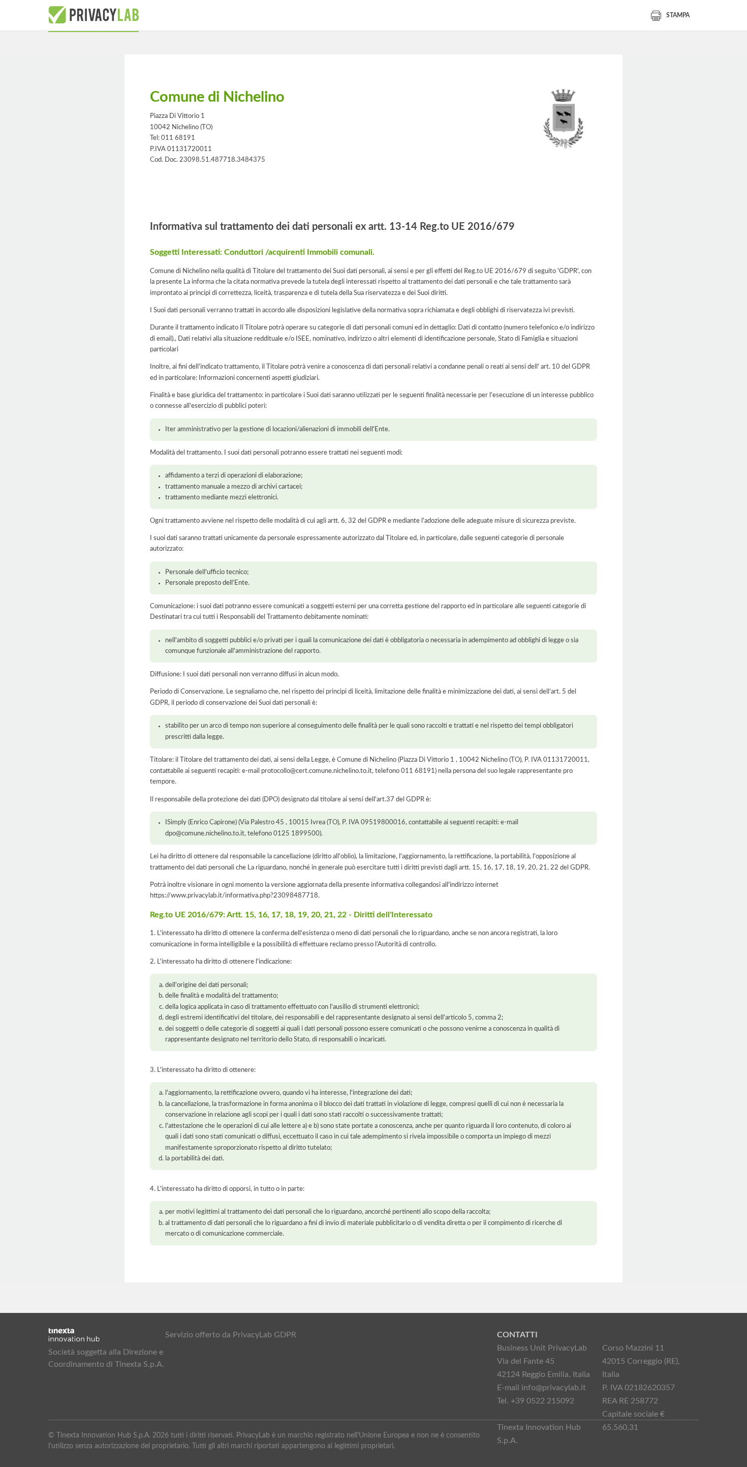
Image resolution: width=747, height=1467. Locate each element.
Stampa (678, 15)
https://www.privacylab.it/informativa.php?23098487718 (234, 895)
